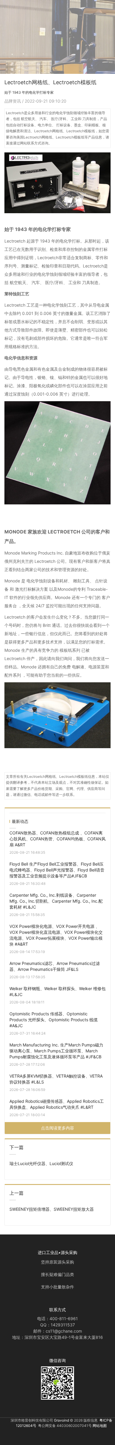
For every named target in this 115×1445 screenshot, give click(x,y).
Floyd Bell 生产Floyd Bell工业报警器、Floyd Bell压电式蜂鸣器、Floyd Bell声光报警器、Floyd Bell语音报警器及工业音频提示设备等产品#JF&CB (56, 869)
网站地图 (100, 1425)
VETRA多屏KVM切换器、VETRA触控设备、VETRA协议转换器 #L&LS (56, 1078)
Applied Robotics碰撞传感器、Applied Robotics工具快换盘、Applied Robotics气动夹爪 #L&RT (56, 1104)
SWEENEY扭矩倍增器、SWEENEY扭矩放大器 (51, 1209)
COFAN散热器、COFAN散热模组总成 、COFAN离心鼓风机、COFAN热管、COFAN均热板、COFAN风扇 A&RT (57, 838)
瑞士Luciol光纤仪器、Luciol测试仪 (41, 1163)
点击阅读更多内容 (57, 1127)
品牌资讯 (13, 100)
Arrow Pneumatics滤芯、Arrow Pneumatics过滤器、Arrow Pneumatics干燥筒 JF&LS (54, 966)
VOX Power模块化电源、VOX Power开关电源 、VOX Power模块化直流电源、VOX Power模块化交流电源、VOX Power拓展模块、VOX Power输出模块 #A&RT (56, 935)
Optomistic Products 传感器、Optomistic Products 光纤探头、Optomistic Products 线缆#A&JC (53, 1019)
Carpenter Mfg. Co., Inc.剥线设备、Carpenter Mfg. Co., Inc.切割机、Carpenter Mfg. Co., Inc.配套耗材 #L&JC (56, 901)
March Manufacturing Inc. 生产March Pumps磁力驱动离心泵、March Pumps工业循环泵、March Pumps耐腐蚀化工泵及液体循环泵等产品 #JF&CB (56, 1050)
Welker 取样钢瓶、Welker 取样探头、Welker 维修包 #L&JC (57, 991)
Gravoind (61, 1420)
